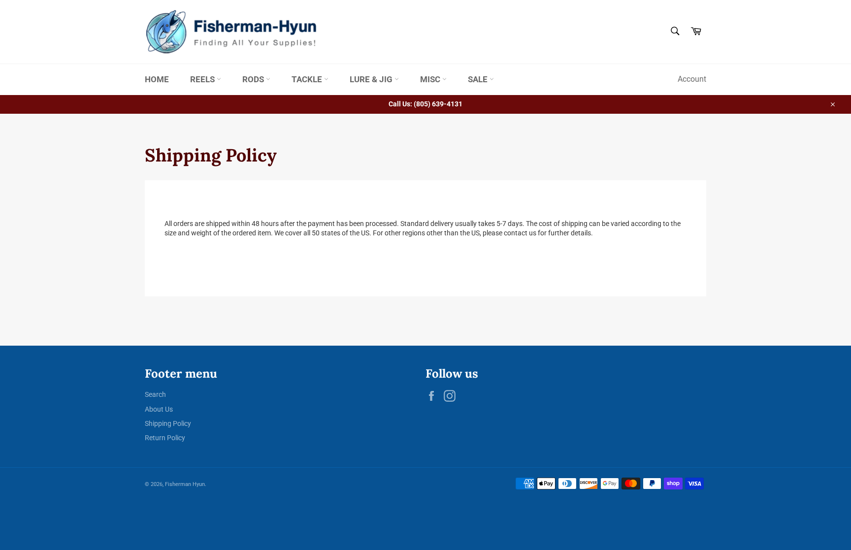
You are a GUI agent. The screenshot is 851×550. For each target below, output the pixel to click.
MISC (431, 79)
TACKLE (308, 79)
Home (157, 79)
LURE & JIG (372, 79)
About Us (159, 409)
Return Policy (165, 438)
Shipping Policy (168, 423)
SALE (479, 79)
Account (692, 79)
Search (155, 394)
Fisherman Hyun (185, 484)
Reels (203, 79)
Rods (254, 79)
